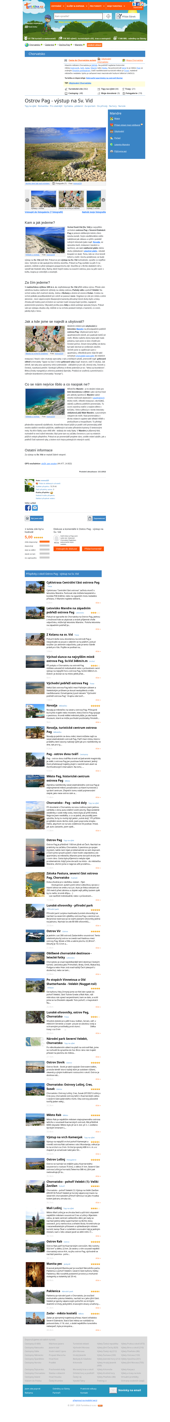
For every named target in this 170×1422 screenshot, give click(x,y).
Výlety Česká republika (107, 1343)
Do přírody (102, 106)
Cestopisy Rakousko (34, 1347)
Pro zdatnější (56, 106)
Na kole (121, 106)
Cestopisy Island (32, 1377)
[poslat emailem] (35, 508)
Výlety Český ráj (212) (107, 1351)
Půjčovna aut (120, 151)
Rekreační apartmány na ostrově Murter (104, 78)
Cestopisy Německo (34, 1355)
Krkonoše (77, 1362)
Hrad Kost (53, 1358)
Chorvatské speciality (84, 356)
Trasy (128, 88)
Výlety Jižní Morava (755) (132, 1362)
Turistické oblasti (81, 1343)
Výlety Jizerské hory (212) (108, 1358)
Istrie (124, 68)
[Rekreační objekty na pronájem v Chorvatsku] (99, 58)
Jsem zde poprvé (32, 1388)
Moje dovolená (109, 93)
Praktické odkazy (88, 1388)
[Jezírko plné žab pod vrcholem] (65, 154)
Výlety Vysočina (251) (131, 1358)
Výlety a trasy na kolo (131, 1373)
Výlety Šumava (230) (106, 1355)
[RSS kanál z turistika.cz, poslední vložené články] (100, 1405)
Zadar (87, 68)
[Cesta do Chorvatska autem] (66, 60)
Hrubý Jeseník (79, 1355)
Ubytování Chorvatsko (80, 83)
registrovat (137, 7)
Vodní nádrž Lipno (57, 1351)
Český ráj (77, 1377)
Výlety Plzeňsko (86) (130, 1351)
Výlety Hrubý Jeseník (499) (106, 1364)
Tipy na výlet (108, 88)
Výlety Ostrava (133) (130, 1355)
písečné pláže (90, 251)
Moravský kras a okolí (83, 1369)
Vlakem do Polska (33, 1380)
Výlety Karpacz (128, 1369)
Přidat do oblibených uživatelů (49, 483)
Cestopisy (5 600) (33, 1343)
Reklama (29, 1392)
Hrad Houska (55, 1377)
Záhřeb (94, 65)
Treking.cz (102, 1380)
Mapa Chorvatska (134, 60)
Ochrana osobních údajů (132, 1380)
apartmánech (99, 398)
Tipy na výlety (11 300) (84, 22)
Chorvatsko (37, 54)
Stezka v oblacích (57, 1373)
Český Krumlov (56, 1380)
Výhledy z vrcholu (33, 255)
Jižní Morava (78, 1351)
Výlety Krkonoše (104, 1369)
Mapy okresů (65, 22)
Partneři (56, 1392)
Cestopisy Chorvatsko (35, 1373)
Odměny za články (61, 1388)
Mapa (117, 118)
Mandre (80, 329)
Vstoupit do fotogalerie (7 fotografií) (44, 212)
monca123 (77, 183)
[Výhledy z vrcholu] (45, 240)
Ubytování (119, 131)
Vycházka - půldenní (73, 106)
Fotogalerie (132, 93)
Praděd (52, 1362)
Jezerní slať (54, 1347)
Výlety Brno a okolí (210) (132, 1347)
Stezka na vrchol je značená (37, 354)
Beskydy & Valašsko (82, 1358)
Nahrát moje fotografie (94, 212)
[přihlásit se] (137, 4)
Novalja (96, 242)
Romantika (43, 106)
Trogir (126, 70)
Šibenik (94, 68)
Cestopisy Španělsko (34, 1358)
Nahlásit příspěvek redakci (45, 498)
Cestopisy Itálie (32, 1351)
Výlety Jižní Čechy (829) (107, 1347)
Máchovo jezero (56, 1343)
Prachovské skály (57, 1369)
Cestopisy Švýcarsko (34, 1369)
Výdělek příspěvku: (43, 486)
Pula (138, 68)
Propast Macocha (57, 1355)
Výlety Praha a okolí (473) (133, 1343)
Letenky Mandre (122, 144)
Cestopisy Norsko (33, 1362)
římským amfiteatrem (81, 70)
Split (82, 68)
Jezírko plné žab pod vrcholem (37, 183)
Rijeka (104, 68)
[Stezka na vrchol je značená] (45, 339)
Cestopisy (73, 93)
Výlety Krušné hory (106, 1373)
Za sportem (90, 106)
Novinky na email (129, 1390)
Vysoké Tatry (79, 1380)
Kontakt (84, 1392)
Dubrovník (74, 68)
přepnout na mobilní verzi (85, 1400)
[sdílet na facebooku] (28, 508)
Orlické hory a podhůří (83, 1373)
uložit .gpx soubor (49, 464)
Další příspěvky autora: (44, 489)
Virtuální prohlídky (130, 1377)
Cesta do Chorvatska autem (82, 60)
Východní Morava (81, 1347)
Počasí (117, 138)
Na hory (113, 106)
